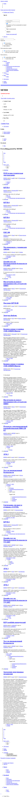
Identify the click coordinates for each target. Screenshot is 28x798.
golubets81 (14, 625)
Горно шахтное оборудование (8, 10)
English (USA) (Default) (12, 755)
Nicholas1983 (15, 190)
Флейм (21, 252)
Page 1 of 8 (6, 164)
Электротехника (7, 191)
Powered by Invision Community (8, 758)
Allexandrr (14, 334)
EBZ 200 (6, 232)
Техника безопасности (11, 69)
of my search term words (12, 51)
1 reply (7, 183)
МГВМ (5, 178)
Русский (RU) (10, 754)
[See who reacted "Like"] (10, 395)
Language (5, 752)
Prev (4, 153)
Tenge (13, 235)
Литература (9, 67)
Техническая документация (13, 66)
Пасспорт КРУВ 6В (10, 303)
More (7, 63)
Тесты (4, 72)
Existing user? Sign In (8, 12)
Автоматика (22, 457)
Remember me (9, 25)
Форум (5, 61)
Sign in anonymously (11, 29)
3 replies (8, 324)
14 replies (8, 196)
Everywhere (8, 43)
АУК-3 (5, 454)
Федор (13, 252)
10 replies (8, 463)
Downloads (6, 65)
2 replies (8, 243)
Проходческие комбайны (12, 70)
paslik (13, 178)
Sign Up (5, 36)
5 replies (8, 636)
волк (13, 457)
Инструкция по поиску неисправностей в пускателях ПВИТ (15, 283)
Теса (13, 318)
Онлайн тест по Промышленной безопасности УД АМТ (15, 263)
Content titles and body (10, 57)
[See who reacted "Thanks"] (11, 488)
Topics (4, 139)
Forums (8, 62)
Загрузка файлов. (10, 315)
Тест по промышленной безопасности (12, 471)
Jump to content (4, 1)
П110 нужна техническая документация (13, 174)
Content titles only (9, 58)
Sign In (8, 31)
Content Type (5, 123)
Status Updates (8, 44)
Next (4, 162)
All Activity (6, 126)
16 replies (8, 257)
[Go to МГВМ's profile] (5, 170)
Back (7, 769)
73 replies (8, 276)
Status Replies (6, 133)
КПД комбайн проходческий (14, 622)
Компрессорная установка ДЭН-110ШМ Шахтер (13, 330)
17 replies (8, 298)
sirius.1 (13, 288)
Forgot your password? (11, 34)
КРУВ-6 (6, 187)
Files (4, 145)
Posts (4, 140)
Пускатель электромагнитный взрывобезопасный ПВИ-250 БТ (15, 428)
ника (13, 306)
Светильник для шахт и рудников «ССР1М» (12, 506)
